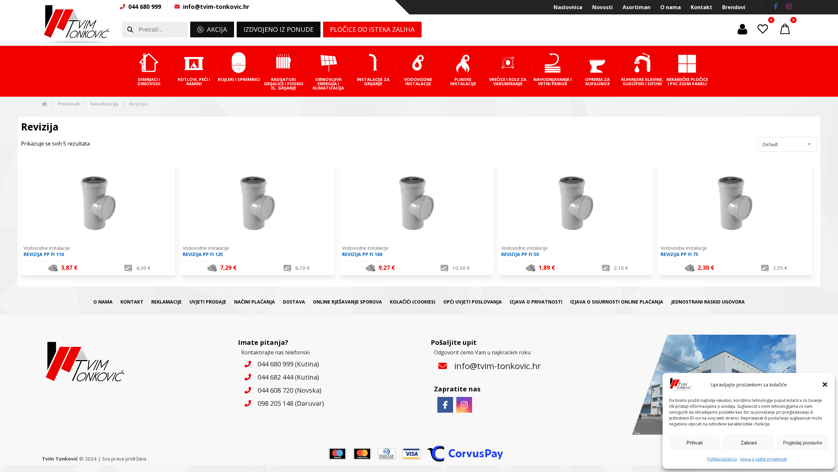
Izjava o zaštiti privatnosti (763, 459)
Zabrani (749, 442)
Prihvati (694, 442)
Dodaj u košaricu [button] (102, 269)
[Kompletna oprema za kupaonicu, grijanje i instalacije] (78, 24)
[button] (825, 384)
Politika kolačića (722, 459)
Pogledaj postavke (802, 442)
